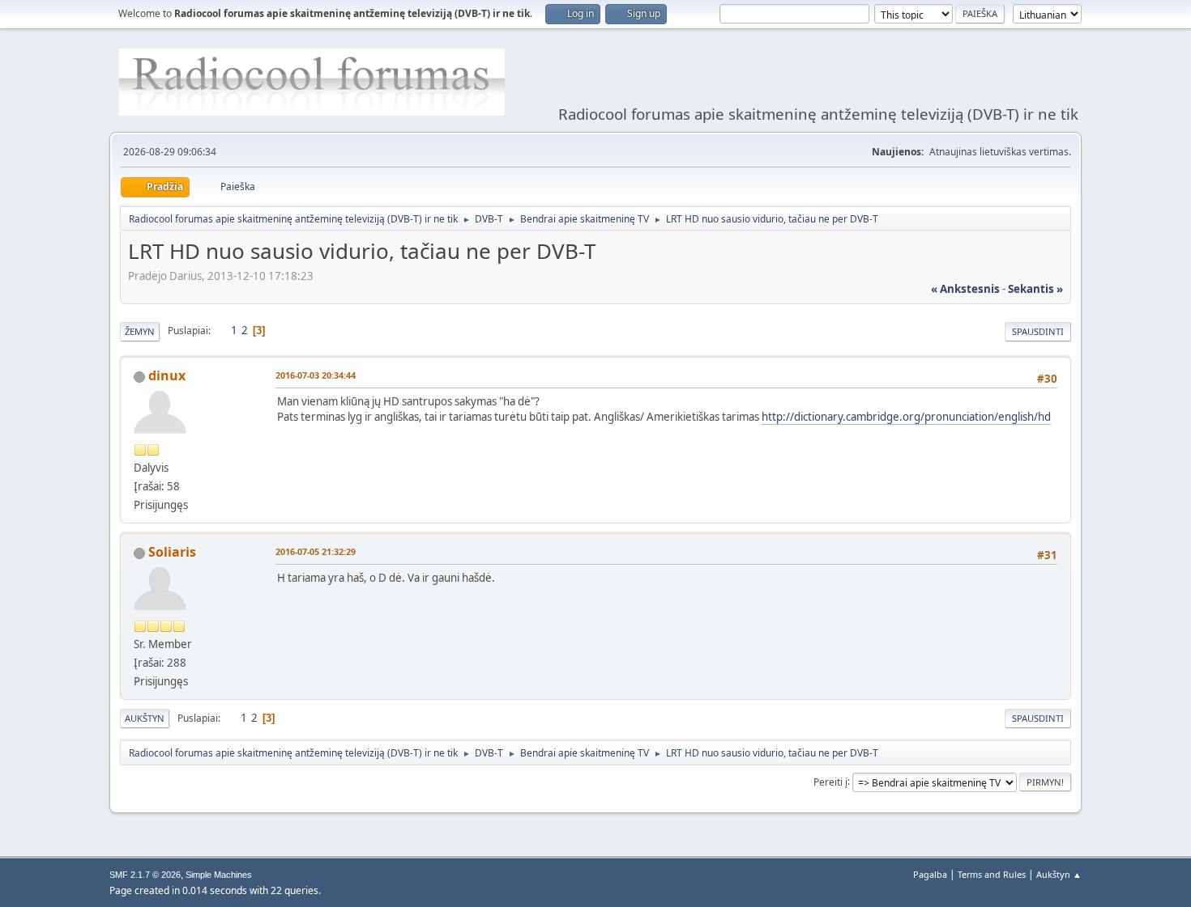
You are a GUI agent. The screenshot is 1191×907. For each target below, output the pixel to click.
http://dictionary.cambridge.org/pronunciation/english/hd (906, 416)
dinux (167, 375)
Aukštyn (144, 718)
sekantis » (1035, 289)
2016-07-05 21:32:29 (315, 551)
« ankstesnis (965, 289)
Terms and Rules (992, 874)
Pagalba (930, 874)
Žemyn (140, 331)
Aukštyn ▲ (1059, 874)
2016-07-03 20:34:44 (315, 375)
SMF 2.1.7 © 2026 (145, 874)
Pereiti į (830, 781)
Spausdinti (1038, 331)
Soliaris (172, 552)
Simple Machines (219, 874)
